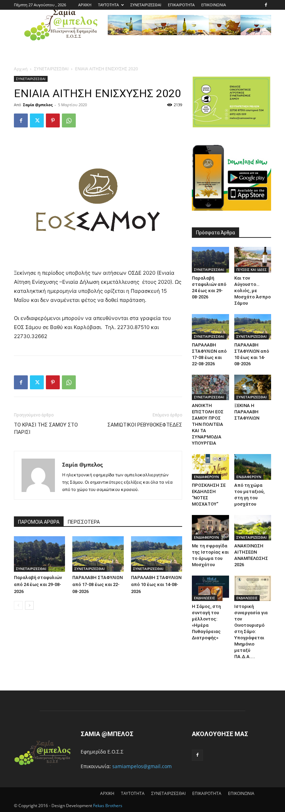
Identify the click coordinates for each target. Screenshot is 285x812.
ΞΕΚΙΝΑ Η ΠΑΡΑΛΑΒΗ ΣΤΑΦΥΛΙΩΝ (246, 412)
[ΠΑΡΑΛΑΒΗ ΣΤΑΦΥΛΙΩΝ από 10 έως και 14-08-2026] (156, 553)
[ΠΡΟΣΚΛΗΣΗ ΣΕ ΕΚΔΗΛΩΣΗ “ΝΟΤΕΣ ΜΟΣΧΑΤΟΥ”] (210, 466)
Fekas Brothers (107, 806)
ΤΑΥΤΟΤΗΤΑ (108, 4)
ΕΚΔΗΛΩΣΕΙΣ (204, 597)
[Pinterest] (53, 120)
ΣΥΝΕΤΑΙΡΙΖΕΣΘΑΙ (145, 4)
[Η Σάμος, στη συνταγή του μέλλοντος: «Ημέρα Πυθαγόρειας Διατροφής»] (210, 588)
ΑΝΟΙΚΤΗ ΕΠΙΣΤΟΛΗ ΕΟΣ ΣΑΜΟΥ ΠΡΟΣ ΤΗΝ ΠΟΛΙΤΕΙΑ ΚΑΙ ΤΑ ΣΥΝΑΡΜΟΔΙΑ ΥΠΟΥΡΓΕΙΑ (207, 424)
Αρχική (20, 69)
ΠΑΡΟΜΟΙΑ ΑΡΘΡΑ (38, 522)
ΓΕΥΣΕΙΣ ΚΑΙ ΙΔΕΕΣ (251, 269)
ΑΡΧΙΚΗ (84, 4)
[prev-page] (18, 605)
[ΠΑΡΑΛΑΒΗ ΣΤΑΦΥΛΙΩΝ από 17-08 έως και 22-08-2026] (97, 553)
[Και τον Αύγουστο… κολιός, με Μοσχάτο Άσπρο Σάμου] (252, 259)
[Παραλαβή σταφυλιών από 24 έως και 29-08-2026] (39, 553)
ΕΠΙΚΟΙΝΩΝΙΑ (213, 4)
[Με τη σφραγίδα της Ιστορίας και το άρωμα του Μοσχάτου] (210, 527)
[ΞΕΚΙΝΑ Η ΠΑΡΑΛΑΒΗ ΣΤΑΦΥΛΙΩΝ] (252, 387)
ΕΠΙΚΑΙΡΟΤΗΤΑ (181, 4)
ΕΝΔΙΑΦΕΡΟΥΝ (206, 476)
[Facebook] (266, 5)
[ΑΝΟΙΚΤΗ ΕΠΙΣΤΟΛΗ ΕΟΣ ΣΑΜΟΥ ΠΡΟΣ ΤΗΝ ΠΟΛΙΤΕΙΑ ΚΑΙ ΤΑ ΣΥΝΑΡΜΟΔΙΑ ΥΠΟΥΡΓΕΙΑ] (210, 387)
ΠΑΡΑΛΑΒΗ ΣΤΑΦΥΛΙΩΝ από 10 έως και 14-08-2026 (156, 584)
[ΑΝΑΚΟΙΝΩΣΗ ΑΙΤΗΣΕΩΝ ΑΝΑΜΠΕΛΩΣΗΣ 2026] (252, 527)
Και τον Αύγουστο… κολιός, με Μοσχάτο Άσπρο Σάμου (252, 290)
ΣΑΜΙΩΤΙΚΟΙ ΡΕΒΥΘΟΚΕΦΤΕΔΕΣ (144, 425)
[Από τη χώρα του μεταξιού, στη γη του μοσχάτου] (252, 466)
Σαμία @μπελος (37, 104)
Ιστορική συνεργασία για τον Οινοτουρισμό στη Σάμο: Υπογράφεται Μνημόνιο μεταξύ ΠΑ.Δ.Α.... (251, 631)
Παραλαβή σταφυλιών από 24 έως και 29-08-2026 (38, 584)
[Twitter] (37, 120)
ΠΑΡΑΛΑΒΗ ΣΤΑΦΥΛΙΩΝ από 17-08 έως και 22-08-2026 (97, 584)
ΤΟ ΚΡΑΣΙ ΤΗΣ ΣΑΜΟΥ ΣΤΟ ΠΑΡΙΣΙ (46, 428)
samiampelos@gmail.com (142, 766)
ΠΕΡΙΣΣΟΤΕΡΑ (84, 522)
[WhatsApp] (69, 120)
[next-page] (29, 605)
